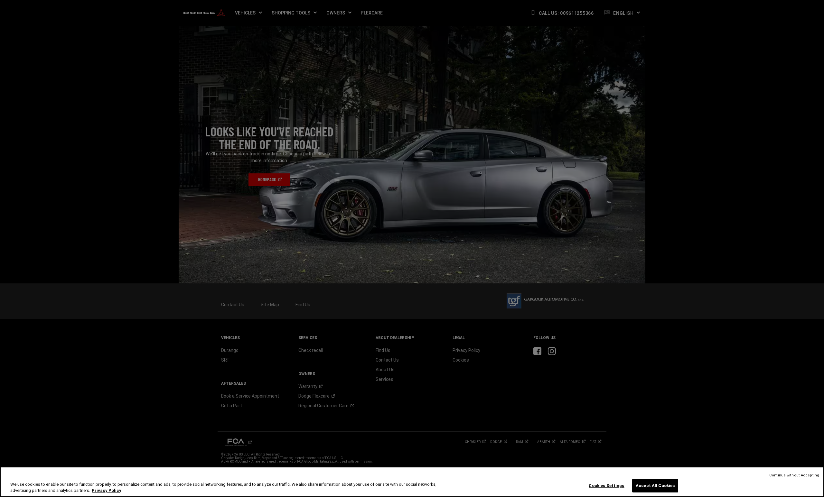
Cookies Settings (606, 485)
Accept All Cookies (655, 485)
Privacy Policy (106, 490)
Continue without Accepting (794, 475)
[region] (412, 482)
